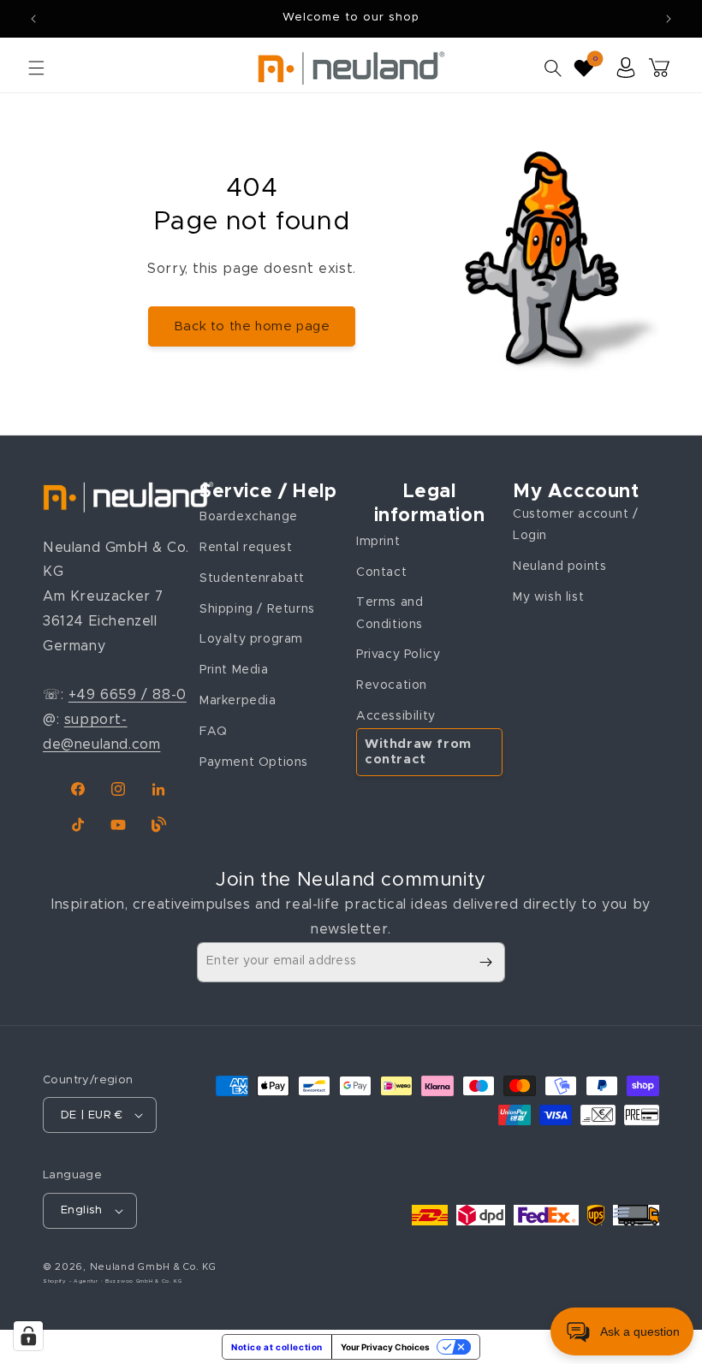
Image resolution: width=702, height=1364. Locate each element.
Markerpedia (238, 701)
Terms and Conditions (389, 613)
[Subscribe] (485, 962)
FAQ (213, 732)
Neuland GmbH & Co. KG (153, 1267)
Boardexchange (248, 517)
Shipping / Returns (257, 609)
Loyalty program (251, 639)
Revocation (391, 685)
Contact (381, 572)
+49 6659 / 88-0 (127, 695)
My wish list (548, 597)
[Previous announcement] (33, 19)
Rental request (245, 548)
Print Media (234, 670)
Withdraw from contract (418, 752)
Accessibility (396, 716)
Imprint (378, 542)
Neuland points (559, 566)
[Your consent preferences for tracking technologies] (28, 1335)
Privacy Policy (398, 655)
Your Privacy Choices (385, 1347)
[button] (36, 67)
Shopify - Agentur (72, 1281)
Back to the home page (252, 326)
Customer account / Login (576, 525)
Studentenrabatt (252, 578)
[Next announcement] (668, 19)
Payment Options (253, 762)
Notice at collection (277, 1347)
